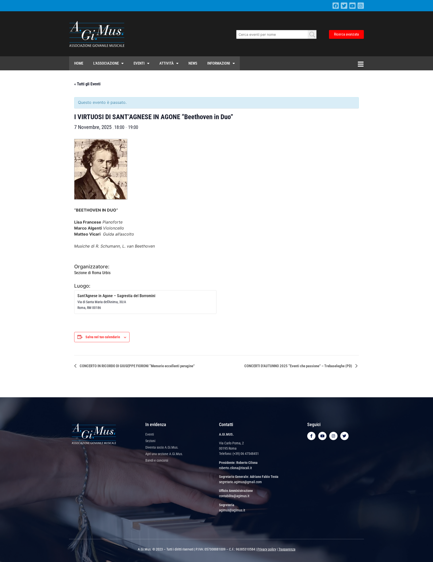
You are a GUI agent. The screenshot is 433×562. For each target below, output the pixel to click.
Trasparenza (286, 549)
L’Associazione (106, 63)
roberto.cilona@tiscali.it (235, 468)
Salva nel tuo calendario (102, 337)
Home (78, 63)
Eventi (139, 63)
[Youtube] (352, 6)
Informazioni (218, 63)
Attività (166, 63)
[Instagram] (361, 6)
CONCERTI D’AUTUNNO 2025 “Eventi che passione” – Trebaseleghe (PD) (298, 366)
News (192, 63)
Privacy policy (266, 549)
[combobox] (276, 34)
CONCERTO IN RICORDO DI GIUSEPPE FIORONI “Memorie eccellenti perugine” (137, 366)
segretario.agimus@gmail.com (240, 482)
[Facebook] (336, 6)
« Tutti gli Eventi (87, 84)
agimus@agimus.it (232, 510)
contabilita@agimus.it (234, 496)
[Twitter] (344, 6)
